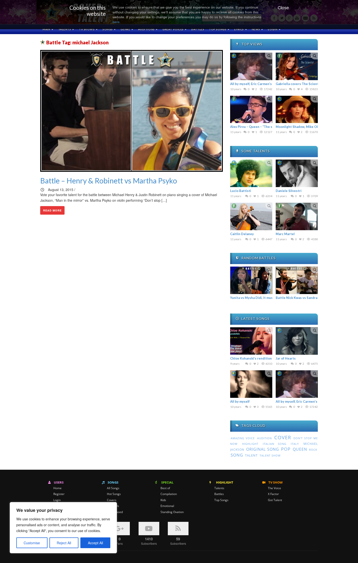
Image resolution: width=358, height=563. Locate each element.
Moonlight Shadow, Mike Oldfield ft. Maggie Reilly (314, 127)
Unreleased (115, 512)
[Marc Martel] (297, 216)
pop (286, 449)
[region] (63, 527)
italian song (274, 444)
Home (57, 488)
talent (251, 455)
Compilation (168, 494)
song (237, 455)
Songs (108, 29)
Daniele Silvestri (288, 191)
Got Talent (275, 500)
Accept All (95, 542)
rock (313, 449)
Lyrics (239, 29)
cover (282, 437)
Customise (32, 542)
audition (264, 438)
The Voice (274, 488)
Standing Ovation (172, 512)
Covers (111, 500)
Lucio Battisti (240, 191)
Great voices (173, 29)
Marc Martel (285, 234)
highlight (250, 444)
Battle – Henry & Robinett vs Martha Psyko (108, 180)
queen (300, 449)
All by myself (240, 401)
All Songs (113, 488)
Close (283, 7)
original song (262, 449)
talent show (270, 455)
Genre (126, 29)
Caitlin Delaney (242, 234)
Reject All (64, 542)
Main (47, 29)
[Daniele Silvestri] (297, 173)
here (116, 22)
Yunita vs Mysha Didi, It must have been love (264, 298)
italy (295, 444)
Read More (52, 210)
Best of (165, 488)
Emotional (167, 506)
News (256, 29)
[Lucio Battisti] (251, 173)
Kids (163, 500)
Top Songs (221, 500)
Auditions (146, 29)
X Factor (273, 494)
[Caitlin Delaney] (251, 216)
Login (57, 500)
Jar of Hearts (286, 358)
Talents (65, 29)
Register (59, 494)
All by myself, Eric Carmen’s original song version (267, 84)
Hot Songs (114, 494)
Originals (113, 506)
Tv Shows (87, 29)
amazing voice (243, 438)
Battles (197, 29)
